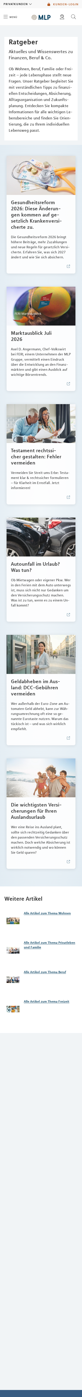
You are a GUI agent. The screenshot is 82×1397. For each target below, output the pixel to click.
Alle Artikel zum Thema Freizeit (46, 1001)
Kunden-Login (65, 4)
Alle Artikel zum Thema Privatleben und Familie (49, 945)
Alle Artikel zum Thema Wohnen (47, 913)
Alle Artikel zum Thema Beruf (45, 972)
